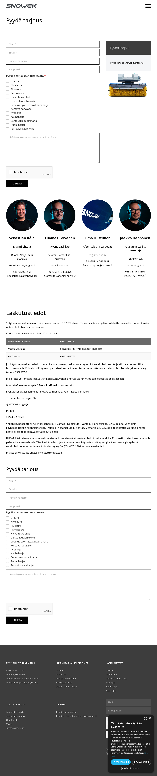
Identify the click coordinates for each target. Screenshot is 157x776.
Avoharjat (110, 682)
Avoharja (16, 113)
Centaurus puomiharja (24, 121)
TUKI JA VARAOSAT (16, 704)
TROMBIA (61, 704)
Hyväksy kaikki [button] (121, 762)
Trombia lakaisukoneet (67, 712)
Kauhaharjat (111, 674)
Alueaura (16, 89)
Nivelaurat (61, 674)
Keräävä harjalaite (21, 109)
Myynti (9, 723)
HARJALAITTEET (114, 663)
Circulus (109, 670)
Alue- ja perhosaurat (66, 678)
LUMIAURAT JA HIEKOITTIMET (72, 663)
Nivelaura (16, 85)
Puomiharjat (18, 124)
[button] (131, 768)
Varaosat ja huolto (15, 712)
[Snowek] (21, 6)
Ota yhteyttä (12, 720)
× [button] (150, 718)
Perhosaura (17, 93)
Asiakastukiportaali (15, 716)
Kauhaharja (17, 117)
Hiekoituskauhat (20, 97)
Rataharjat (111, 690)
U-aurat (59, 670)
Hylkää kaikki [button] (141, 762)
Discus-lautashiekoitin (23, 101)
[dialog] (131, 744)
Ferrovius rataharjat (22, 128)
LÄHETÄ (17, 183)
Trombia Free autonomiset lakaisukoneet (76, 716)
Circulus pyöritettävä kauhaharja (29, 105)
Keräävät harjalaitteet (116, 678)
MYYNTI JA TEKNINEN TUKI (20, 663)
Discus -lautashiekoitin (67, 686)
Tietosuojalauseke (15, 727)
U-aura (15, 81)
